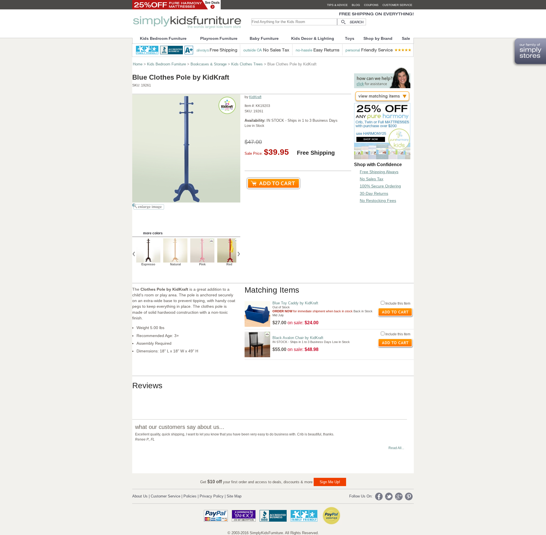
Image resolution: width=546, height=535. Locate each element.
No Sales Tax (371, 179)
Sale (406, 38)
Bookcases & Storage (209, 64)
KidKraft (255, 97)
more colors (153, 233)
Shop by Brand (377, 38)
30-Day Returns (374, 193)
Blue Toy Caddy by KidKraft (295, 303)
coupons (371, 5)
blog (356, 5)
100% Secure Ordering (380, 186)
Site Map (234, 496)
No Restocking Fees (378, 200)
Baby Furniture (264, 38)
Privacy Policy (212, 496)
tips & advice (337, 5)
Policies (190, 496)
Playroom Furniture (218, 38)
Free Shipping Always (379, 172)
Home (137, 64)
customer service (397, 5)
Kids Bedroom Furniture (163, 38)
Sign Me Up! (330, 482)
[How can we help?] (382, 86)
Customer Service (165, 496)
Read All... (396, 448)
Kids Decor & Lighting (312, 38)
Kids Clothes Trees (247, 64)
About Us (140, 496)
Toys (349, 38)
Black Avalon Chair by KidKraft (297, 338)
